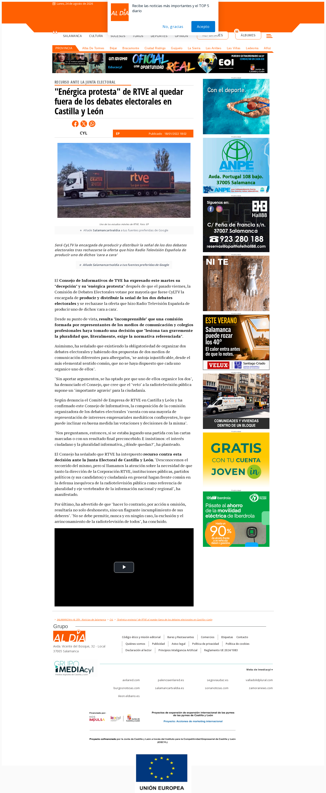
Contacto (242, 637)
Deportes (159, 36)
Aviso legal (178, 644)
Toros (138, 36)
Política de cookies (237, 644)
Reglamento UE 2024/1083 (221, 650)
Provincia (64, 48)
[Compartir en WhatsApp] (92, 123)
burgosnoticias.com (127, 688)
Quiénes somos (135, 644)
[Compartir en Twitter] (83, 123)
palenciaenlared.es (171, 680)
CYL (83, 133)
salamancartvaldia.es (169, 688)
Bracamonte (130, 48)
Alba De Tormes (93, 48)
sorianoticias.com (216, 688)
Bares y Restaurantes (180, 637)
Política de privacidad (205, 644)
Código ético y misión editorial (141, 637)
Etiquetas (227, 637)
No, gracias (173, 26)
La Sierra (194, 48)
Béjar (113, 48)
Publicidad (158, 644)
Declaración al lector (139, 650)
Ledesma (252, 48)
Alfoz (267, 48)
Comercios (207, 637)
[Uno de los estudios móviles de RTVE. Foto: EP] (123, 181)
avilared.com (131, 680)
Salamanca (72, 36)
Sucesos (118, 36)
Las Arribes (214, 48)
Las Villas (234, 48)
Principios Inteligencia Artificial (178, 650)
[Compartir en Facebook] (75, 123)
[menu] (269, 36)
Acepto (203, 26)
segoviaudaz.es (217, 680)
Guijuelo (176, 48)
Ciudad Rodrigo (155, 48)
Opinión (181, 36)
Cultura (96, 36)
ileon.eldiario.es (129, 696)
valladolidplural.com (259, 680)
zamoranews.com (261, 688)
